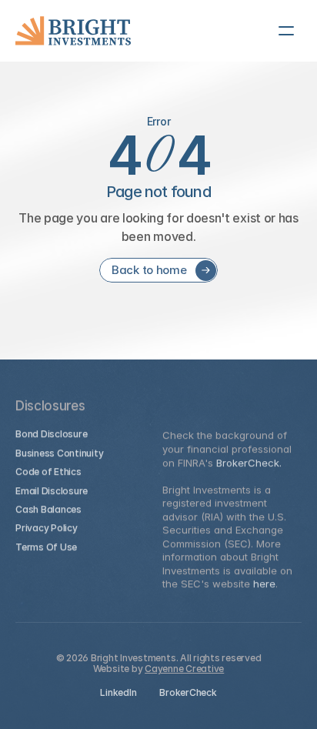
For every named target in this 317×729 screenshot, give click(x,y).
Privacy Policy (46, 527)
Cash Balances (48, 509)
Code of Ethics (48, 471)
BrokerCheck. (249, 462)
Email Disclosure (51, 490)
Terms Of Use (46, 547)
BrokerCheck (187, 692)
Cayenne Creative (184, 668)
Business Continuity (59, 453)
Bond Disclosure (51, 434)
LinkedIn (118, 692)
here (264, 583)
